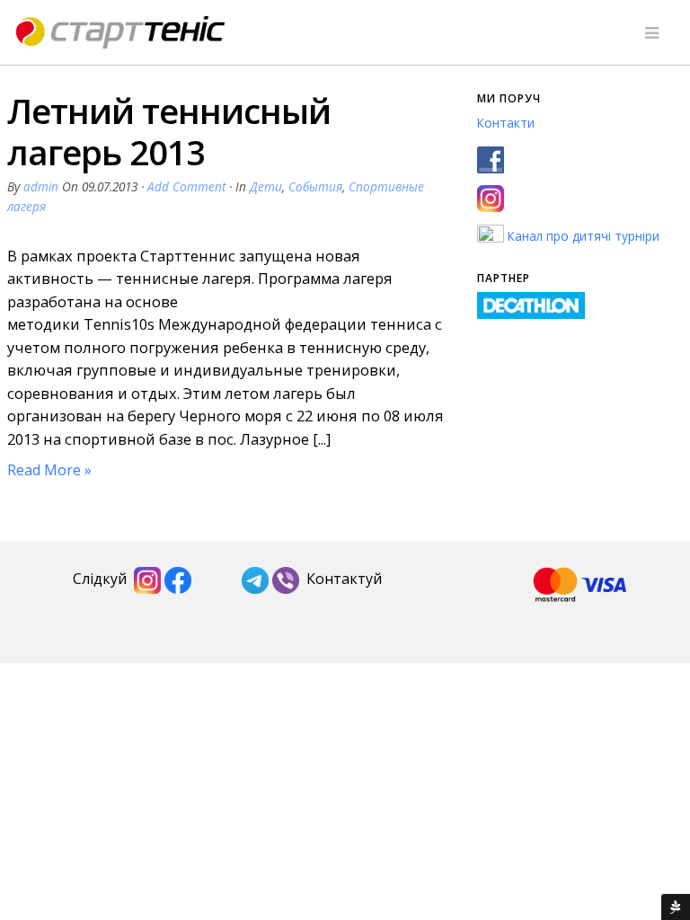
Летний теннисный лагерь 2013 (169, 131)
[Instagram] (147, 579)
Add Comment (186, 186)
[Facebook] (177, 579)
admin (40, 186)
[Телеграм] (255, 579)
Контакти (506, 122)
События (315, 186)
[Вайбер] (285, 579)
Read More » (49, 470)
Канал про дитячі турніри (581, 235)
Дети (266, 186)
